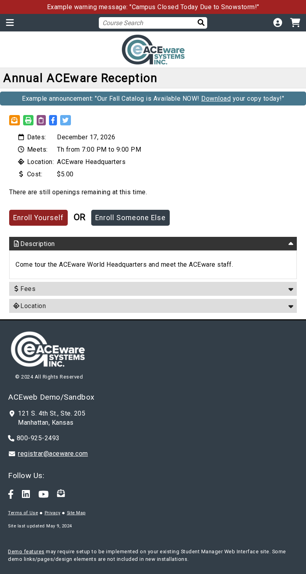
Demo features (26, 551)
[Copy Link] (41, 120)
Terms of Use (23, 512)
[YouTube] (43, 493)
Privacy (53, 512)
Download (216, 98)
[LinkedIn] (26, 493)
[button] (53, 120)
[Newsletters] (61, 493)
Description (37, 244)
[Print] (28, 120)
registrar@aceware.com (53, 453)
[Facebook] (11, 493)
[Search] (199, 22)
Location (33, 306)
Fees (27, 289)
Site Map (76, 512)
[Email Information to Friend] (14, 120)
